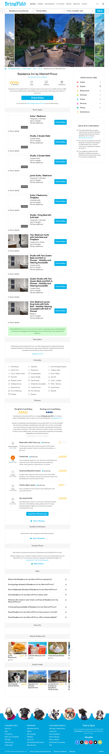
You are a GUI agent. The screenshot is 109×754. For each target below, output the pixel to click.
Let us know (78, 731)
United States (26, 69)
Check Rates (37, 97)
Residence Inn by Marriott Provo (54, 69)
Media (29, 731)
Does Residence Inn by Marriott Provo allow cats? (28, 595)
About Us (8, 728)
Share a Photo (54, 740)
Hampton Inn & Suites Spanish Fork (33, 686)
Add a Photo (39, 564)
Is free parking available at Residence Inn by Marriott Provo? (32, 607)
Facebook (29, 560)
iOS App (7, 740)
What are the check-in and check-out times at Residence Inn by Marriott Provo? (33, 601)
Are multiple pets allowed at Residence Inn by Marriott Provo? (32, 589)
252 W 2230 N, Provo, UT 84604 (37, 77)
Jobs (6, 731)
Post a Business (54, 734)
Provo (40, 69)
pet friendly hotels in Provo (35, 103)
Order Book (9, 745)
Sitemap (72, 751)
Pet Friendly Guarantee (86, 138)
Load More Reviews (37, 514)
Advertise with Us (33, 728)
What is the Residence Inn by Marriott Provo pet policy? (30, 579)
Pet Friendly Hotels (14, 69)
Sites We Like (31, 745)
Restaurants (50, 4)
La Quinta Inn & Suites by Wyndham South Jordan (53, 686)
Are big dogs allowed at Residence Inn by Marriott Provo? (31, 584)
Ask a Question (38, 538)
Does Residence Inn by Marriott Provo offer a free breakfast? (32, 617)
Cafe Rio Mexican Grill (36, 656)
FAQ (50, 745)
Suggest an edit (37, 354)
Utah (34, 69)
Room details (14, 131)
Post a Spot (89, 725)
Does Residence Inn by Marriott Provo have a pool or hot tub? (32, 612)
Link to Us (30, 740)
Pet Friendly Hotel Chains (35, 742)
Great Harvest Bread (56, 656)
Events (68, 4)
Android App (9, 742)
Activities (60, 4)
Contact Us (53, 731)
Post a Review (39, 521)
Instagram (45, 560)
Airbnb (40, 4)
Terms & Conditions (60, 751)
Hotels (33, 4)
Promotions (8, 734)
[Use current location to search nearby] (32, 11)
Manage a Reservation (57, 728)
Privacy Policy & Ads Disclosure (40, 751)
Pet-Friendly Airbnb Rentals (13, 685)
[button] (89, 82)
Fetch (100, 10)
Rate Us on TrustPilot (12, 737)
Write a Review (54, 737)
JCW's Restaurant (12, 657)
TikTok (37, 560)
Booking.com (57, 418)
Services (76, 4)
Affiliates (30, 737)
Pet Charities (31, 734)
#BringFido (89, 737)
